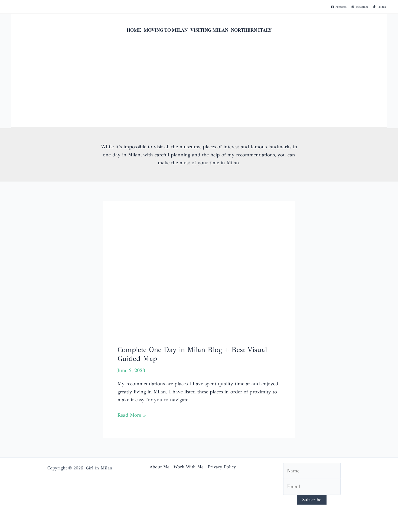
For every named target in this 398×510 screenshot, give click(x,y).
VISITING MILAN (209, 30)
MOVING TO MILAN (166, 30)
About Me (159, 466)
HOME (134, 30)
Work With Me (188, 466)
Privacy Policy (222, 466)
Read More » (132, 415)
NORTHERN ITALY (251, 30)
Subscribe (311, 499)
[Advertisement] (199, 87)
